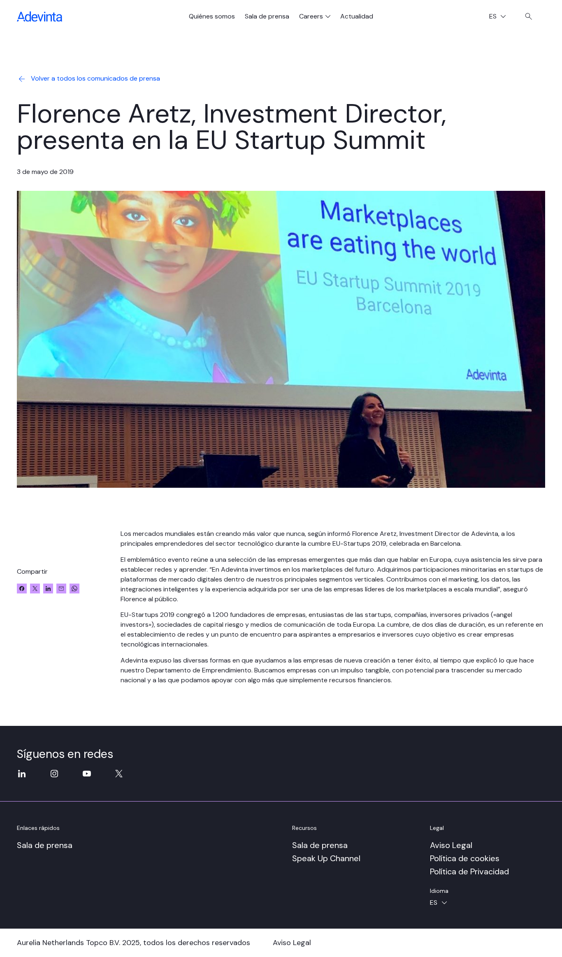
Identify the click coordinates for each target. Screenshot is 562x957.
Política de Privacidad (469, 871)
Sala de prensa (267, 16)
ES (500, 17)
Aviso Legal (451, 845)
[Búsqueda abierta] (528, 16)
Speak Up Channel (326, 858)
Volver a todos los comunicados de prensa (95, 78)
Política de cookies (464, 858)
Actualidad (356, 16)
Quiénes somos (212, 16)
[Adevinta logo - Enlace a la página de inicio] (39, 16)
